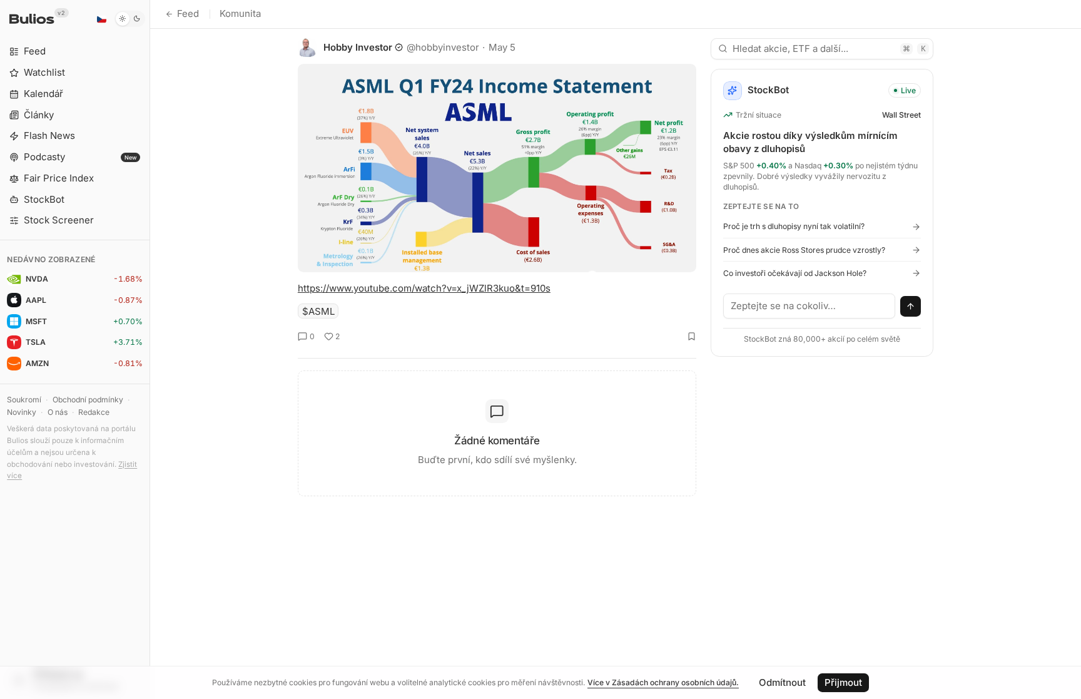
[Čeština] (101, 19)
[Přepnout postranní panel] (150, 349)
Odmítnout (782, 682)
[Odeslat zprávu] (910, 306)
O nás (58, 412)
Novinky (21, 412)
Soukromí (24, 399)
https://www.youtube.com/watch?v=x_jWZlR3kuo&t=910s (424, 288)
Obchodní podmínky (88, 399)
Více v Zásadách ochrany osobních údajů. (663, 682)
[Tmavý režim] (129, 19)
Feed (188, 13)
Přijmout (843, 682)
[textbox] (809, 306)
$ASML (318, 311)
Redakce (93, 412)
